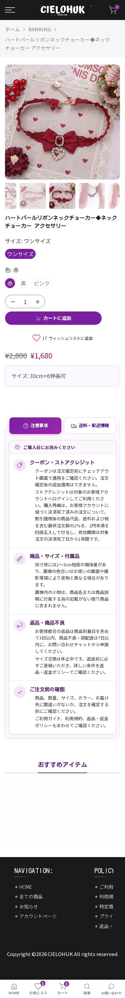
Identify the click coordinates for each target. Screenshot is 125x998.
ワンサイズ (20, 254)
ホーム (12, 29)
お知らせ (28, 906)
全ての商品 (31, 896)
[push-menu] (10, 10)
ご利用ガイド (48, 718)
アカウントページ (38, 916)
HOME (25, 886)
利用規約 (73, 718)
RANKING (39, 29)
